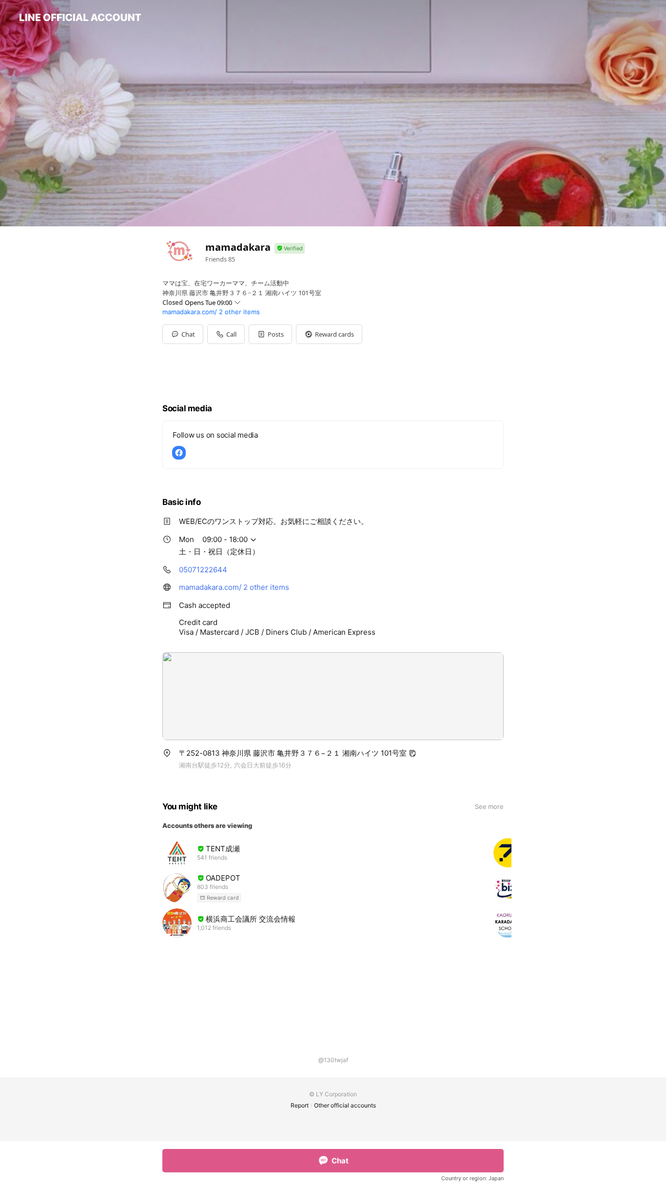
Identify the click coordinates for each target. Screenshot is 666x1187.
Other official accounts (345, 1105)
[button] (270, 334)
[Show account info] (289, 248)
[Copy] (412, 753)
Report (300, 1105)
